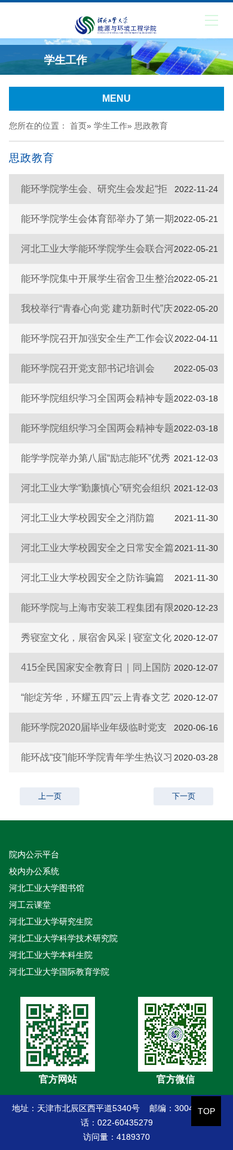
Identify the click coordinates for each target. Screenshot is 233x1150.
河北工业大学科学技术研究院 (63, 938)
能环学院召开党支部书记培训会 (88, 368)
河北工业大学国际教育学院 (59, 971)
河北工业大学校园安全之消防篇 (88, 518)
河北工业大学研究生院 (51, 921)
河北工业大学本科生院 (51, 955)
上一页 (50, 796)
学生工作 (110, 125)
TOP (206, 1111)
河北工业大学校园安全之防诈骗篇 (92, 578)
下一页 (183, 796)
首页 (78, 125)
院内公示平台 (34, 854)
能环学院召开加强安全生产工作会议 (97, 338)
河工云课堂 (30, 904)
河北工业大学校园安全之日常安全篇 (97, 548)
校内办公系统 (34, 871)
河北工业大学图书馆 (46, 888)
